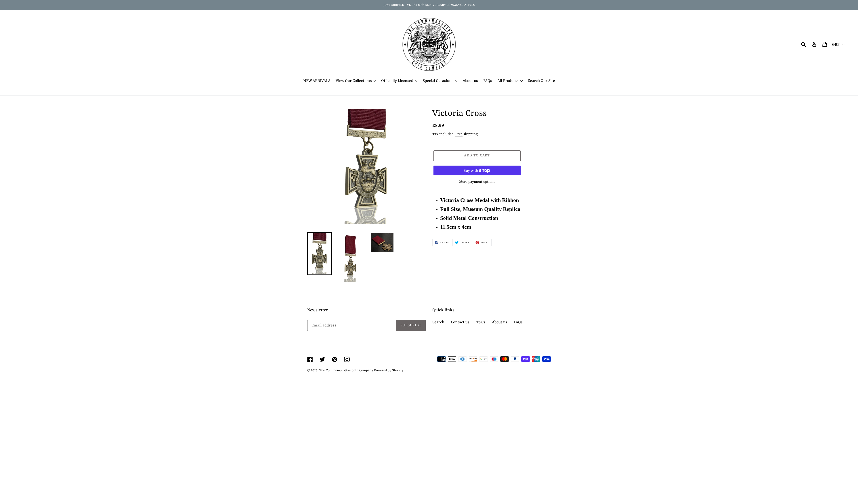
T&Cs (480, 322)
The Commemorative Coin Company (346, 370)
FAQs (518, 322)
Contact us (460, 322)
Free (459, 134)
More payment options (477, 182)
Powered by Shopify (389, 370)
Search (438, 322)
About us (499, 322)
